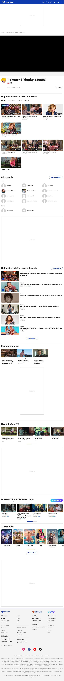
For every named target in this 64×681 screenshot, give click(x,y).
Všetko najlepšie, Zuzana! (9, 135)
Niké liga (50, 623)
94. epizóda (55, 438)
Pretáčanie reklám (21, 632)
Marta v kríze (6, 169)
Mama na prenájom (22, 358)
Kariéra (3, 630)
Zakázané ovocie (39, 437)
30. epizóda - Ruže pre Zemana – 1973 (23, 516)
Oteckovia (4, 358)
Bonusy (11, 32)
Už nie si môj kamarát (49, 152)
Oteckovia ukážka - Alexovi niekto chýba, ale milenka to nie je (8, 362)
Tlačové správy (5, 625)
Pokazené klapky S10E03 (9, 152)
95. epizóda (38, 438)
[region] (32, 101)
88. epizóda (5, 515)
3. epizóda (36, 515)
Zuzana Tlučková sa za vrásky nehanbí (52, 117)
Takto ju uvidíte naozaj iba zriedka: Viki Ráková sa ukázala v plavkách (39, 307)
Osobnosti (4, 623)
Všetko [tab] (3, 100)
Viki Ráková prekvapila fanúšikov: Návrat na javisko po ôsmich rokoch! (40, 318)
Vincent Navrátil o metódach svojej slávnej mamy (39, 362)
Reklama (3, 628)
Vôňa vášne (4, 513)
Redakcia (34, 629)
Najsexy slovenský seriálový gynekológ (23, 361)
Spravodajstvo (51, 620)
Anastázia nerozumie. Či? (30, 152)
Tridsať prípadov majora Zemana (23, 514)
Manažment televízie (6, 645)
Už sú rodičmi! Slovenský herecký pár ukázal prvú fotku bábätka (41, 284)
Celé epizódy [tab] (12, 100)
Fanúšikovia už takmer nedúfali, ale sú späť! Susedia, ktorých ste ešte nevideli (41, 274)
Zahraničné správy (37, 620)
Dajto (18, 618)
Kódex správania (5, 639)
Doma (18, 615)
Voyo (8, 118)
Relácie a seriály (5, 620)
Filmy (49, 632)
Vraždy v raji (5, 437)
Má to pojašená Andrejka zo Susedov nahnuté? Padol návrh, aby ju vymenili (41, 329)
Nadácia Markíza (21, 627)
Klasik (18, 623)
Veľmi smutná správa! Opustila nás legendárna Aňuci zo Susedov (41, 295)
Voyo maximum (52, 615)
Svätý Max (36, 358)
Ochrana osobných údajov (39, 627)
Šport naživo (51, 625)
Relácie (2, 32)
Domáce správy (36, 618)
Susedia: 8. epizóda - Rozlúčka (11, 116)
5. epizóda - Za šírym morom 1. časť (24, 439)
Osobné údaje (20, 639)
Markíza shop (20, 635)
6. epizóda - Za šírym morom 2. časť (8, 439)
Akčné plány (4, 632)
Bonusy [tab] (20, 100)
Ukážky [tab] (27, 100)
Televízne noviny (52, 618)
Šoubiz (3, 618)
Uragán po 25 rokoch (25, 271)
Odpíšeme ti (20, 630)
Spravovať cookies (22, 642)
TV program (4, 615)
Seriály (49, 630)
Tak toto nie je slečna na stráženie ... (30, 117)
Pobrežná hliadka (52, 513)
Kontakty (34, 615)
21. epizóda (51, 515)
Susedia (7, 32)
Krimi (18, 620)
